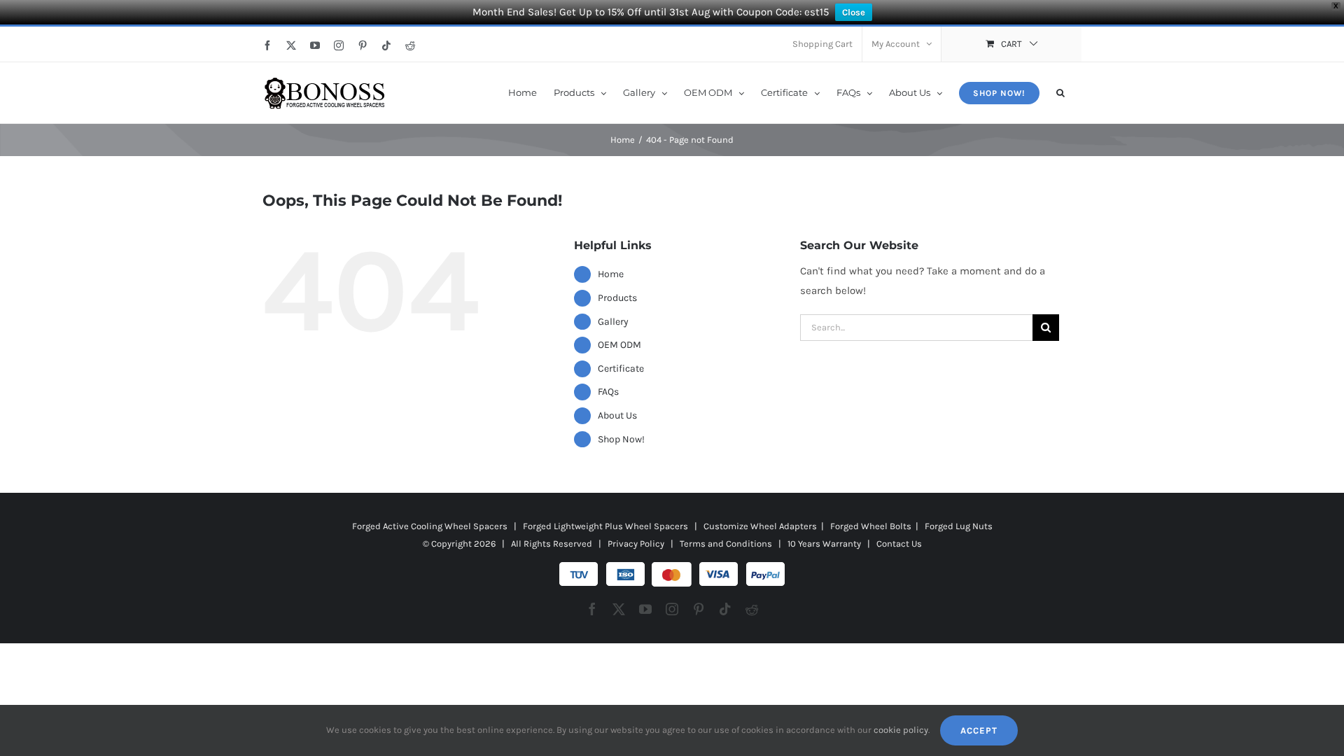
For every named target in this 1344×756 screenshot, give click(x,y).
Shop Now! (621, 439)
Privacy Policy (636, 543)
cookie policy (901, 729)
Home (611, 274)
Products (617, 298)
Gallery (613, 322)
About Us (617, 415)
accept (978, 730)
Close (853, 12)
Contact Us (899, 543)
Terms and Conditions (726, 543)
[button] (1060, 91)
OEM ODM (619, 345)
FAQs (608, 392)
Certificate (621, 368)
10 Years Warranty (824, 543)
